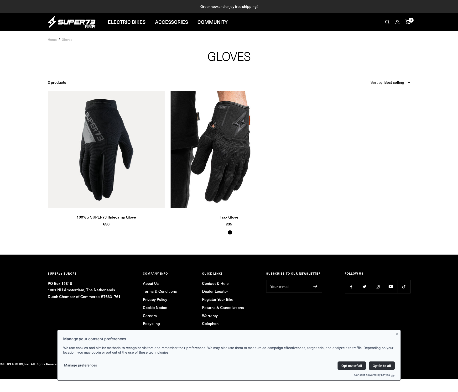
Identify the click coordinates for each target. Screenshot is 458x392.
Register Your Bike (217, 299)
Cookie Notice (155, 307)
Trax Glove (229, 217)
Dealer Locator (215, 291)
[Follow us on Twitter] (364, 286)
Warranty (210, 315)
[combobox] (397, 82)
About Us (151, 283)
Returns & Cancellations (223, 307)
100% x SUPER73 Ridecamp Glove (106, 217)
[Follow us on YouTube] (390, 286)
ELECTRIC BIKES (127, 22)
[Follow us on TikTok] (403, 286)
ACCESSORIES (171, 22)
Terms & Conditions (160, 291)
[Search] (387, 22)
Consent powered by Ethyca (372, 374)
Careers (150, 315)
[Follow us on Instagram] (377, 286)
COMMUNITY (213, 22)
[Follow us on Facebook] (351, 286)
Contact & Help (215, 283)
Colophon (210, 323)
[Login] (397, 22)
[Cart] (407, 22)
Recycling (151, 323)
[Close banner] (398, 333)
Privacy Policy (155, 299)
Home (52, 39)
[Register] (315, 286)
